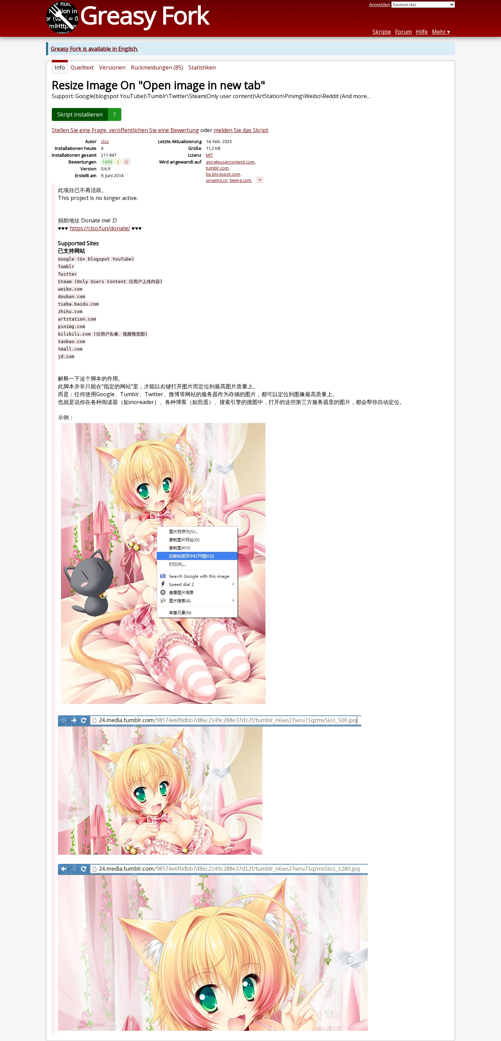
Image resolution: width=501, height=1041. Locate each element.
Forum (403, 31)
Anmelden (379, 4)
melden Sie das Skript (241, 130)
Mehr (439, 31)
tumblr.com (217, 168)
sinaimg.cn (217, 180)
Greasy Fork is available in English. (94, 48)
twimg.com (240, 180)
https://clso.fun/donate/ (100, 228)
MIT (209, 155)
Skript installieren (80, 114)
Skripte (382, 31)
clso (105, 141)
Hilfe (422, 31)
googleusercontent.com (230, 162)
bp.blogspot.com (223, 174)
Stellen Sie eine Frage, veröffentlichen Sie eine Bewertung (125, 130)
